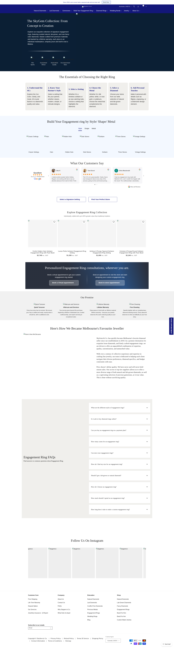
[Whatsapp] (36, 6)
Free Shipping (32, 599)
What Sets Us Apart (64, 613)
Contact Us (61, 602)
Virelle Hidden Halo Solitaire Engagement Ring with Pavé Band (42, 252)
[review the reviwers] (77, 170)
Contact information (38, 641)
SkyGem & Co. (42, 638)
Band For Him (121, 613)
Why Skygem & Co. (64, 609)
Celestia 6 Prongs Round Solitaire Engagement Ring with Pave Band (131, 252)
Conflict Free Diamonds (95, 606)
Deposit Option (33, 606)
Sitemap (68, 641)
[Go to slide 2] (96, 184)
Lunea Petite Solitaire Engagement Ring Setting (72, 252)
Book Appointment (171, 326)
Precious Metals (92, 609)
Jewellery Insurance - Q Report (38, 613)
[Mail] (32, 6)
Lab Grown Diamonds (124, 602)
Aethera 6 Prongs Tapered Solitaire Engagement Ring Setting (102, 252)
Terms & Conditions (55, 641)
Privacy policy (56, 638)
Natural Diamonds (93, 599)
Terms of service (83, 638)
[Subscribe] (50, 628)
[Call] (27, 6)
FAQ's (60, 606)
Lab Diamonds (92, 602)
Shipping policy (97, 638)
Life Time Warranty (34, 602)
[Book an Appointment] (41, 6)
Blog (88, 620)
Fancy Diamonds (122, 606)
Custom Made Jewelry (124, 620)
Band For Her (121, 616)
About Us (61, 599)
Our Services (32, 609)
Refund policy (69, 638)
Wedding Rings (92, 616)
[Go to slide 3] (97, 184)
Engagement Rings (93, 613)
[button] (134, 6)
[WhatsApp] (144, 627)
